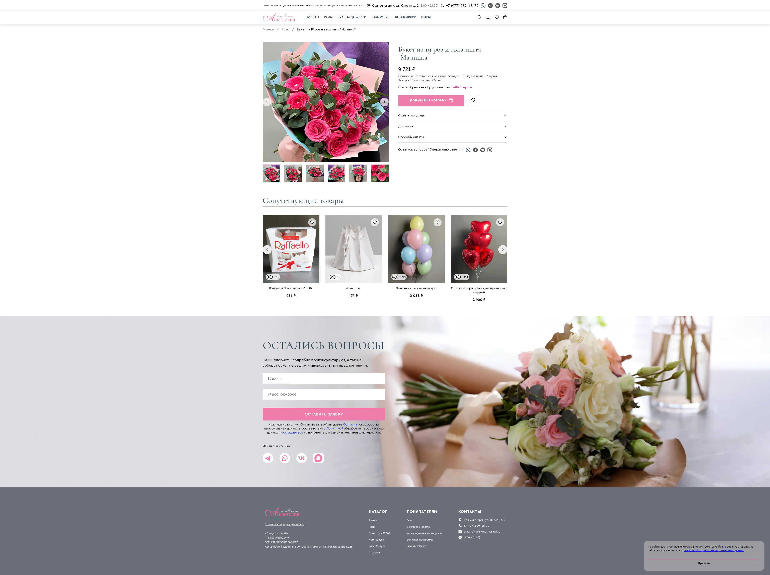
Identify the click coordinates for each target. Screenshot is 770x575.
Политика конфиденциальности (284, 524)
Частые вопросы (316, 5)
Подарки (374, 552)
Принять (704, 563)
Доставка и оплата (293, 5)
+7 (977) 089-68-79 (462, 5)
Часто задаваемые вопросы (424, 533)
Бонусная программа (340, 5)
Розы (328, 17)
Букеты (313, 17)
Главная (268, 29)
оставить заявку (324, 414)
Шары (426, 17)
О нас (266, 5)
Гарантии (276, 5)
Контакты (359, 5)
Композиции (405, 17)
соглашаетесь (292, 432)
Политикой (335, 428)
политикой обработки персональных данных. (714, 550)
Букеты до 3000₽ (352, 17)
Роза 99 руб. (380, 17)
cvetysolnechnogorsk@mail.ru (482, 531)
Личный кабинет (417, 546)
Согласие (350, 424)
